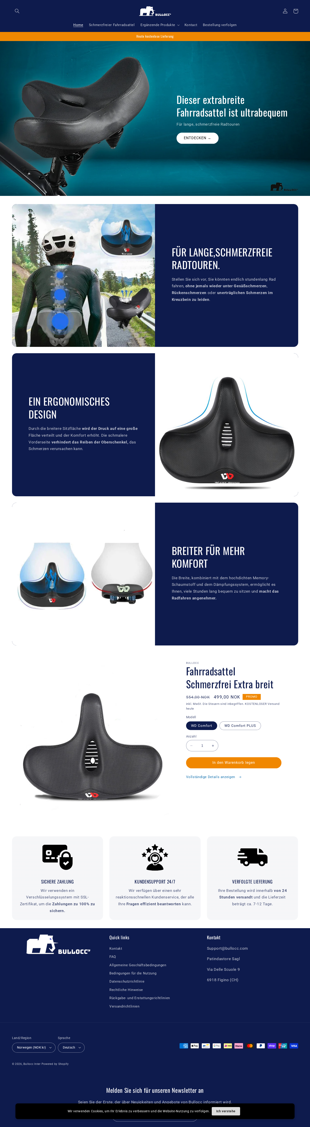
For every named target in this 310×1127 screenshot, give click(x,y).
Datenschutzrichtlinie (126, 981)
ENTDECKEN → (198, 138)
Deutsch (69, 1047)
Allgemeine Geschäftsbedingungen (137, 965)
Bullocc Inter (32, 1064)
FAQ (112, 957)
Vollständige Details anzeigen (211, 777)
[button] (17, 11)
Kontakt (115, 949)
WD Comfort (201, 726)
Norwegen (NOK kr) (31, 1047)
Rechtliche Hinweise (126, 990)
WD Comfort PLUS (240, 726)
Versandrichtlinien (124, 1006)
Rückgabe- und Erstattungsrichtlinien (139, 998)
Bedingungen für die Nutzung (132, 973)
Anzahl (191, 736)
